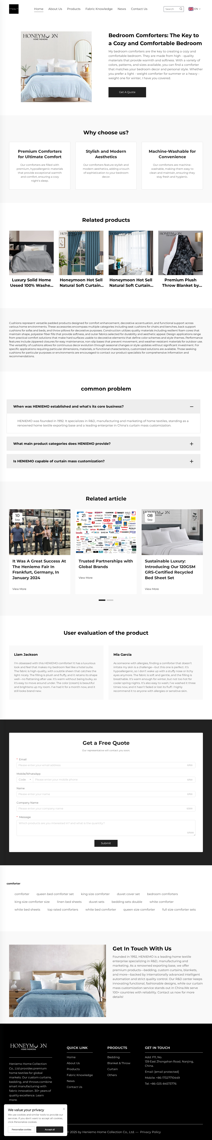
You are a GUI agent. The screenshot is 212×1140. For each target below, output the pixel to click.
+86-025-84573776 (163, 1083)
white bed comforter (100, 909)
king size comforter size (32, 902)
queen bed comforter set (55, 894)
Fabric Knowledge (99, 9)
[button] (102, 600)
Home (38, 9)
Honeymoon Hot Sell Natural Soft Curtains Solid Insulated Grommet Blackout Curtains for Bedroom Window (81, 283)
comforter (22, 894)
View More (19, 589)
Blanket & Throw (118, 1063)
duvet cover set (128, 894)
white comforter (162, 902)
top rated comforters (63, 909)
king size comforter (95, 894)
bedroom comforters (162, 894)
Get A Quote (127, 92)
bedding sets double (127, 902)
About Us (55, 9)
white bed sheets (27, 909)
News (122, 9)
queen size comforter (139, 909)
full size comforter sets (179, 909)
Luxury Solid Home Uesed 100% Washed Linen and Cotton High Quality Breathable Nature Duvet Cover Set (31, 283)
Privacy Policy (150, 1132)
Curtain (112, 1069)
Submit (106, 843)
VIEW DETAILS (31, 252)
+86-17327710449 (168, 1077)
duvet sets (96, 902)
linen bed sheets (69, 902)
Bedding (113, 1057)
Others (112, 1075)
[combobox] (25, 780)
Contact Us (139, 9)
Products (73, 9)
